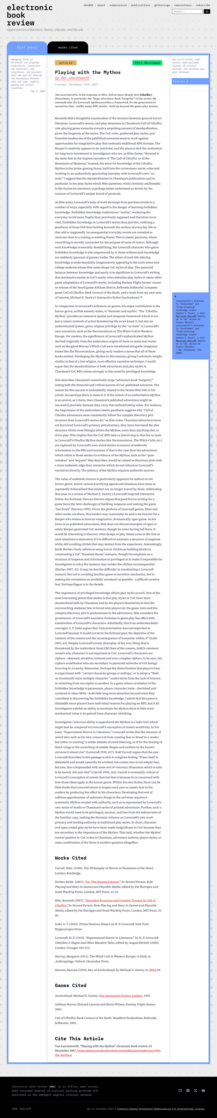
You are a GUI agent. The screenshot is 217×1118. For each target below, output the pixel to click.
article (65, 63)
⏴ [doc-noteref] (141, 297)
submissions (118, 5)
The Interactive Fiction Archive (120, 996)
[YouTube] (203, 1091)
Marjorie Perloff (186, 316)
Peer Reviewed (147, 63)
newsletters (183, 5)
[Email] (180, 1091)
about (101, 5)
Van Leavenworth (75, 78)
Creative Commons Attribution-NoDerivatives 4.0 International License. (161, 1108)
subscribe (203, 5)
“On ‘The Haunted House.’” (103, 882)
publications (140, 5)
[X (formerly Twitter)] (195, 1091)
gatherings (162, 5)
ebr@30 (88, 5)
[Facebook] (188, 1091)
